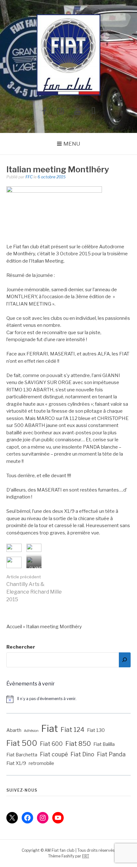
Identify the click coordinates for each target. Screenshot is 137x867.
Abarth (13, 730)
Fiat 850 (78, 743)
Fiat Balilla (104, 744)
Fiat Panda (111, 754)
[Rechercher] (125, 659)
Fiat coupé (54, 754)
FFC (28, 177)
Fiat (49, 728)
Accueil (14, 627)
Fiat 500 (21, 743)
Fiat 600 (51, 743)
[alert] (68, 699)
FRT (85, 856)
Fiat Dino (82, 754)
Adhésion (31, 731)
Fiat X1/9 (16, 763)
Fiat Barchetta (21, 755)
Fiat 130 (96, 730)
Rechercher (20, 647)
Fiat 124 (72, 729)
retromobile (41, 763)
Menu (71, 144)
